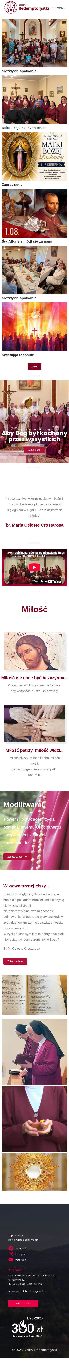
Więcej (34, 366)
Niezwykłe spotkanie (19, 71)
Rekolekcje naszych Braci (24, 128)
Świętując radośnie (18, 355)
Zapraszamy (12, 184)
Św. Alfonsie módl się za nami (27, 241)
